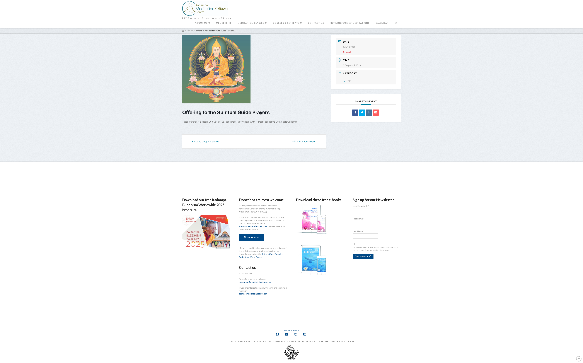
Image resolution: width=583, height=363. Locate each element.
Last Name (358, 231)
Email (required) (361, 206)
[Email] (376, 113)
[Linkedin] (369, 113)
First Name (358, 218)
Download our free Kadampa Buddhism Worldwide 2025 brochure (204, 205)
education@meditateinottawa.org (255, 282)
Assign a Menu (291, 330)
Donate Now (251, 237)
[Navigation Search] (396, 24)
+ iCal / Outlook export (304, 141)
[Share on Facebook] (355, 113)
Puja (349, 80)
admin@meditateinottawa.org (253, 226)
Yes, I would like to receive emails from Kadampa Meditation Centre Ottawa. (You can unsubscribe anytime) (376, 248)
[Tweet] (362, 113)
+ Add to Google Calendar (206, 141)
